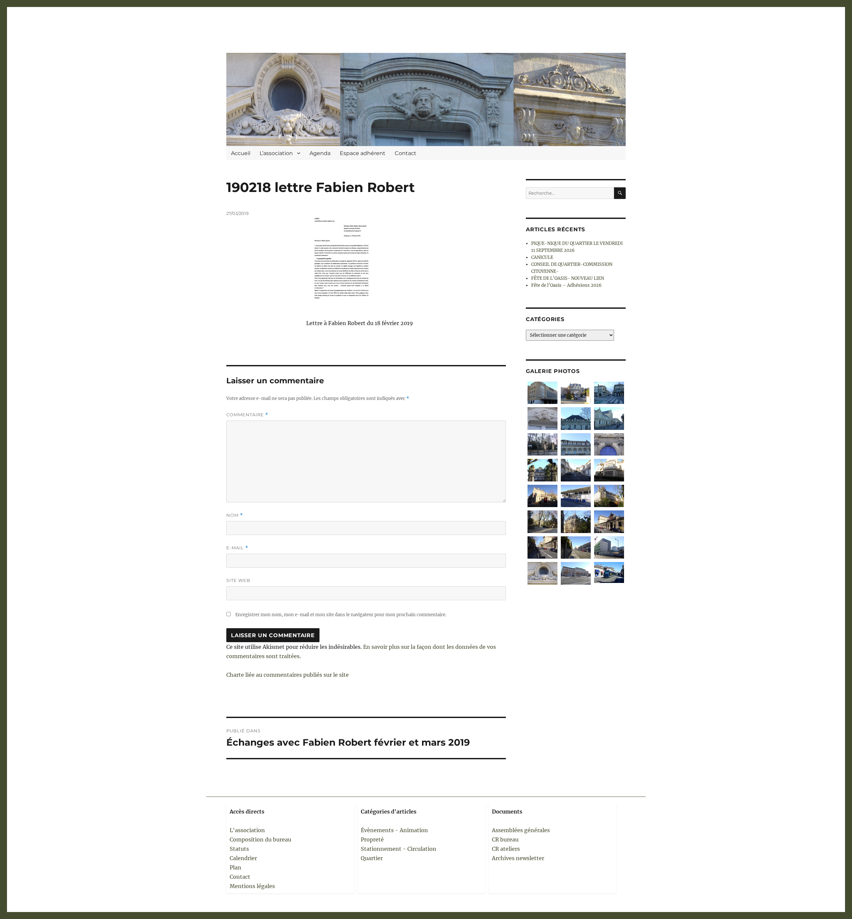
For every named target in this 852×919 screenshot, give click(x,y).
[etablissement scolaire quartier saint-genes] (576, 496)
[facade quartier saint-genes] (609, 470)
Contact (405, 153)
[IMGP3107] (542, 418)
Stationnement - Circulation (398, 848)
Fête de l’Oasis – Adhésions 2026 (566, 285)
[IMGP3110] (542, 393)
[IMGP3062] (542, 470)
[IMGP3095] (609, 418)
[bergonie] (576, 573)
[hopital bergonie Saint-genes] (609, 547)
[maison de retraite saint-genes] (609, 496)
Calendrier (243, 858)
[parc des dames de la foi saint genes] (542, 521)
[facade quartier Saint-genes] (576, 444)
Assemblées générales (521, 830)
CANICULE (542, 257)
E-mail (237, 548)
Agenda (320, 153)
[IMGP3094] (542, 444)
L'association (247, 830)
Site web (238, 580)
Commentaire (247, 415)
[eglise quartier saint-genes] (576, 521)
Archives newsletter (518, 858)
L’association (276, 153)
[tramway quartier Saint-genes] (576, 547)
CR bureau (505, 839)
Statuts (239, 848)
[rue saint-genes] (542, 547)
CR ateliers (506, 848)
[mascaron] (542, 573)
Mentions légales (252, 886)
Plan (235, 867)
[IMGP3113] (609, 393)
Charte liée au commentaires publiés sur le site (287, 674)
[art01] (609, 572)
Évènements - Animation (394, 830)
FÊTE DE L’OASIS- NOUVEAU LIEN (567, 278)
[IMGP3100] (576, 418)
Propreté (372, 839)
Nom (234, 515)
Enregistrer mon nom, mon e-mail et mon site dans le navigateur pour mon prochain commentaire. (340, 615)
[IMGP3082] (576, 393)
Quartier (372, 858)
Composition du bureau (260, 839)
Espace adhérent (362, 153)
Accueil (240, 153)
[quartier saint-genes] (576, 470)
